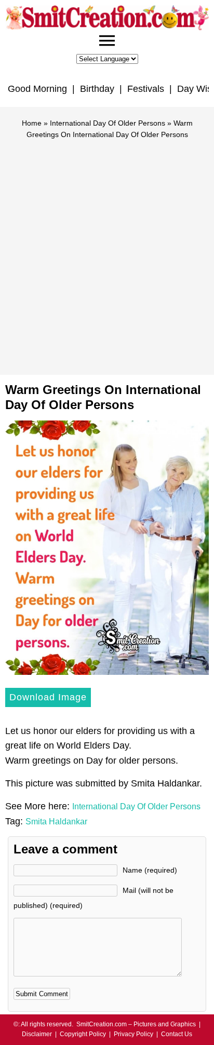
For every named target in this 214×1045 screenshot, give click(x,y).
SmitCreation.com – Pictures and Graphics (136, 1024)
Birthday (97, 89)
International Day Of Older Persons (107, 123)
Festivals (145, 89)
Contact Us (176, 1034)
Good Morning (37, 89)
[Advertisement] (107, 252)
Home (32, 123)
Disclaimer (37, 1034)
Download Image (48, 697)
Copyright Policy (83, 1034)
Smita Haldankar (56, 821)
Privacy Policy (133, 1034)
